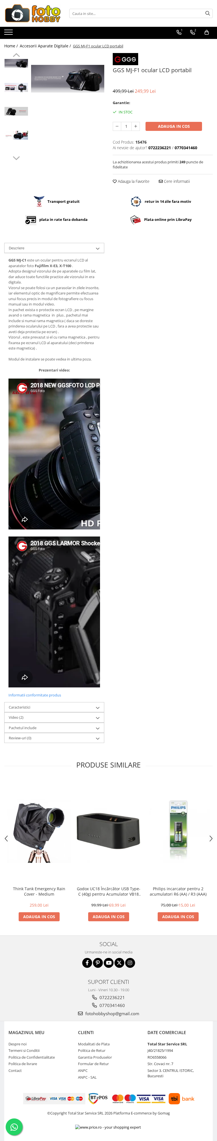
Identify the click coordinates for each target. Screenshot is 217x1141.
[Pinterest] (98, 963)
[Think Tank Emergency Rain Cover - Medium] (39, 831)
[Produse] (9, 34)
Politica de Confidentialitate (31, 1057)
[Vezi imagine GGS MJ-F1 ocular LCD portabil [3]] (16, 135)
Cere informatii (176, 181)
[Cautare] (208, 13)
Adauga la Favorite (133, 181)
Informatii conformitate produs (34, 695)
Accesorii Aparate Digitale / (46, 46)
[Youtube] (109, 963)
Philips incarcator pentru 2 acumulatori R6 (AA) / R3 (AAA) (178, 891)
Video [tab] (16, 717)
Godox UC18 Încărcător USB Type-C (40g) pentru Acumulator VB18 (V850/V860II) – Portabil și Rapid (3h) (108, 891)
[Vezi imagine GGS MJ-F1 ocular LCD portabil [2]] (16, 111)
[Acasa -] (32, 13)
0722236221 (111, 997)
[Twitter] (119, 963)
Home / (11, 46)
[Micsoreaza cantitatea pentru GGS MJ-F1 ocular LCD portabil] (117, 126)
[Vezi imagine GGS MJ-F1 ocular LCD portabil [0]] (16, 63)
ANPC (83, 1070)
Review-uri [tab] (20, 737)
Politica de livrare (22, 1063)
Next (16, 157)
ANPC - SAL (87, 1077)
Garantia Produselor (95, 1057)
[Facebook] (87, 963)
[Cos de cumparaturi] (207, 32)
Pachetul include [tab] (22, 727)
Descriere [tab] (16, 247)
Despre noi (17, 1044)
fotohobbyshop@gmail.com (111, 1013)
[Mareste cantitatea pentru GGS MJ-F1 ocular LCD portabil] (135, 126)
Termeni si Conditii (24, 1050)
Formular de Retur (93, 1063)
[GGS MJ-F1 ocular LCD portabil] (67, 79)
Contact (15, 1070)
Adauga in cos (174, 126)
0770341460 (111, 1005)
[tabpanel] (67, 79)
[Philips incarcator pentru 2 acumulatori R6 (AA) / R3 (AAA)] (178, 831)
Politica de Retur (91, 1050)
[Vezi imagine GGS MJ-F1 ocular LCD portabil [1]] (16, 87)
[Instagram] (130, 963)
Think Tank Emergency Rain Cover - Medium (39, 891)
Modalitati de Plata (94, 1044)
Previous (16, 56)
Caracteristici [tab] (19, 707)
